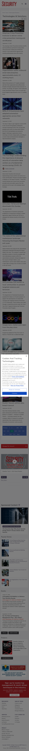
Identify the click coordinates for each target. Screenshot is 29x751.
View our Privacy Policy (17, 385)
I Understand (14, 393)
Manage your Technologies (14, 389)
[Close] (26, 356)
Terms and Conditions (18, 377)
